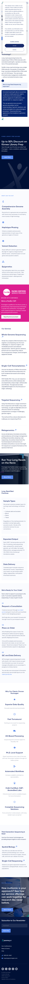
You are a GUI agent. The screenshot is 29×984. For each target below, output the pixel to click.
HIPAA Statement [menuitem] (6, 975)
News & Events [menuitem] (6, 948)
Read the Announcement (11, 317)
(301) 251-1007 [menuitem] (8, 955)
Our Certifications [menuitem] (7, 946)
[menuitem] (3, 969)
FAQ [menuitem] (3, 951)
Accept (14, 45)
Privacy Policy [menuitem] (5, 977)
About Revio (7, 477)
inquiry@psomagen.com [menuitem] (10, 958)
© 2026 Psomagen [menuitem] (6, 972)
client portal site (7, 674)
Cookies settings (14, 41)
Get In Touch (7, 909)
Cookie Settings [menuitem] (5, 974)
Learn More (7, 157)
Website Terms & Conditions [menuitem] (8, 979)
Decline (14, 49)
